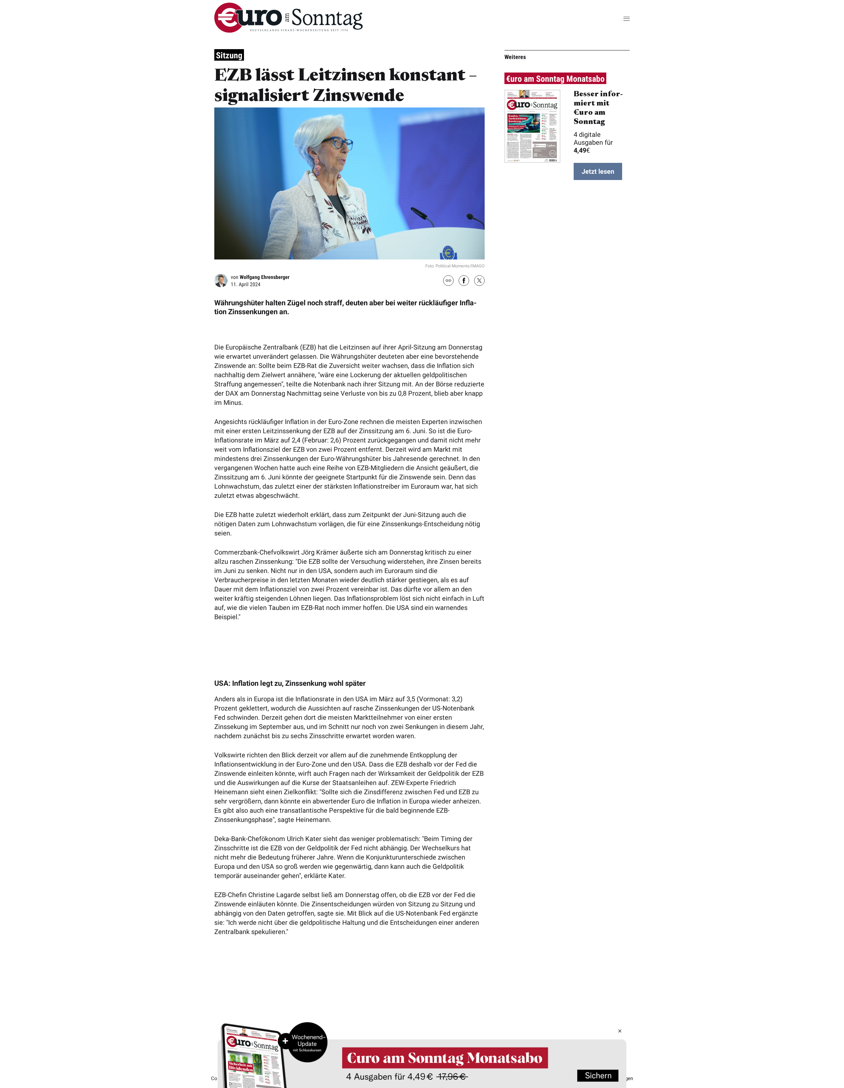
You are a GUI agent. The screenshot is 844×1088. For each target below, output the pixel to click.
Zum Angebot (422, 1054)
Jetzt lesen (598, 171)
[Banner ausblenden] (619, 1031)
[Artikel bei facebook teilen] (464, 281)
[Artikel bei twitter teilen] (479, 281)
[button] (616, 18)
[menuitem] (288, 30)
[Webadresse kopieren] (448, 281)
